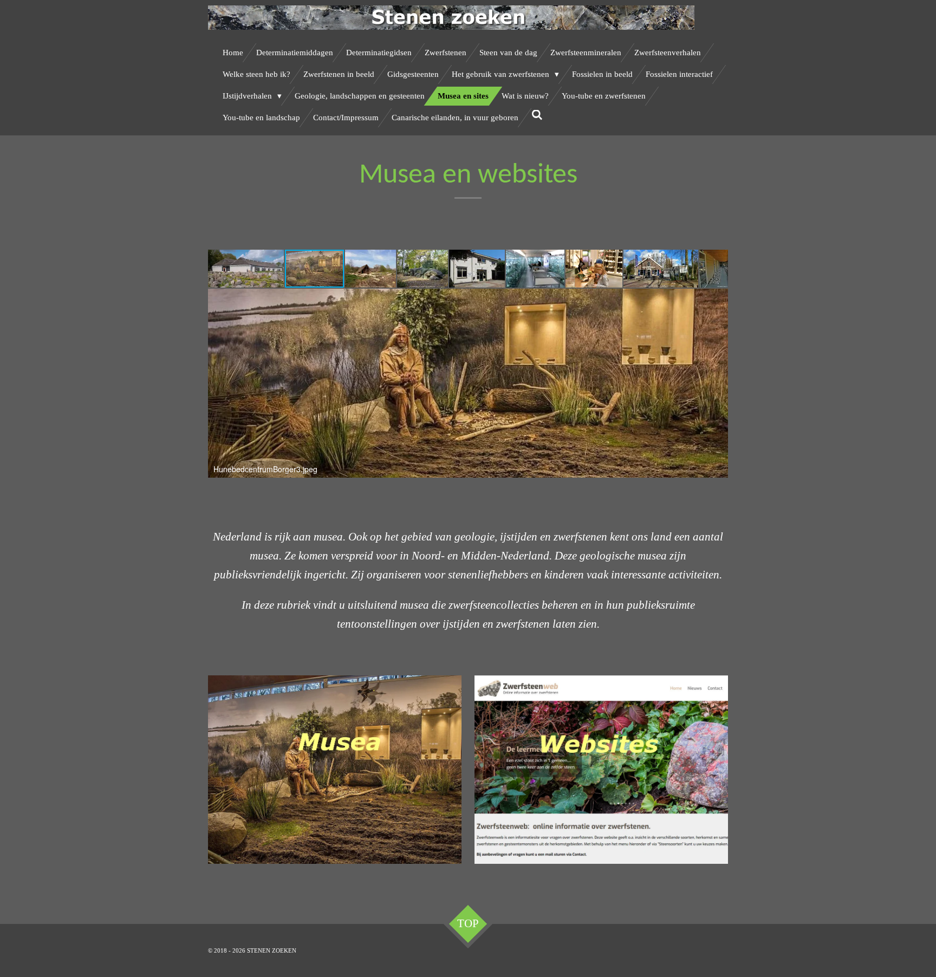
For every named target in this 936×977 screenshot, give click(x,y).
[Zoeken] (537, 115)
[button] (246, 269)
